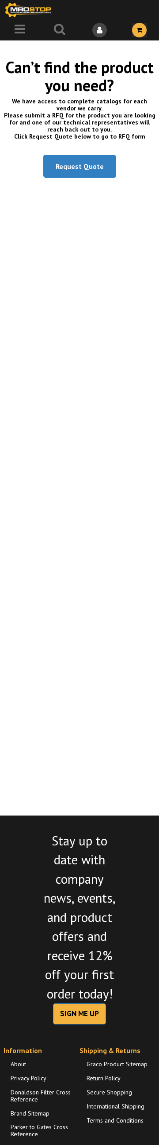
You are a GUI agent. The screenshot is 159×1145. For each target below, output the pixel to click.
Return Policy (104, 1078)
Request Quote (80, 166)
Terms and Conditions (115, 1120)
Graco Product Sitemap (117, 1064)
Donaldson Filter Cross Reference (41, 1095)
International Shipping (115, 1106)
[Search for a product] (60, 30)
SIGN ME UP (79, 1013)
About (18, 1064)
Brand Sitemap (30, 1113)
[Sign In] (99, 30)
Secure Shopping (109, 1092)
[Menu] (20, 30)
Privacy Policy (28, 1078)
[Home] (30, 10)
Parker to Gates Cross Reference (39, 1130)
